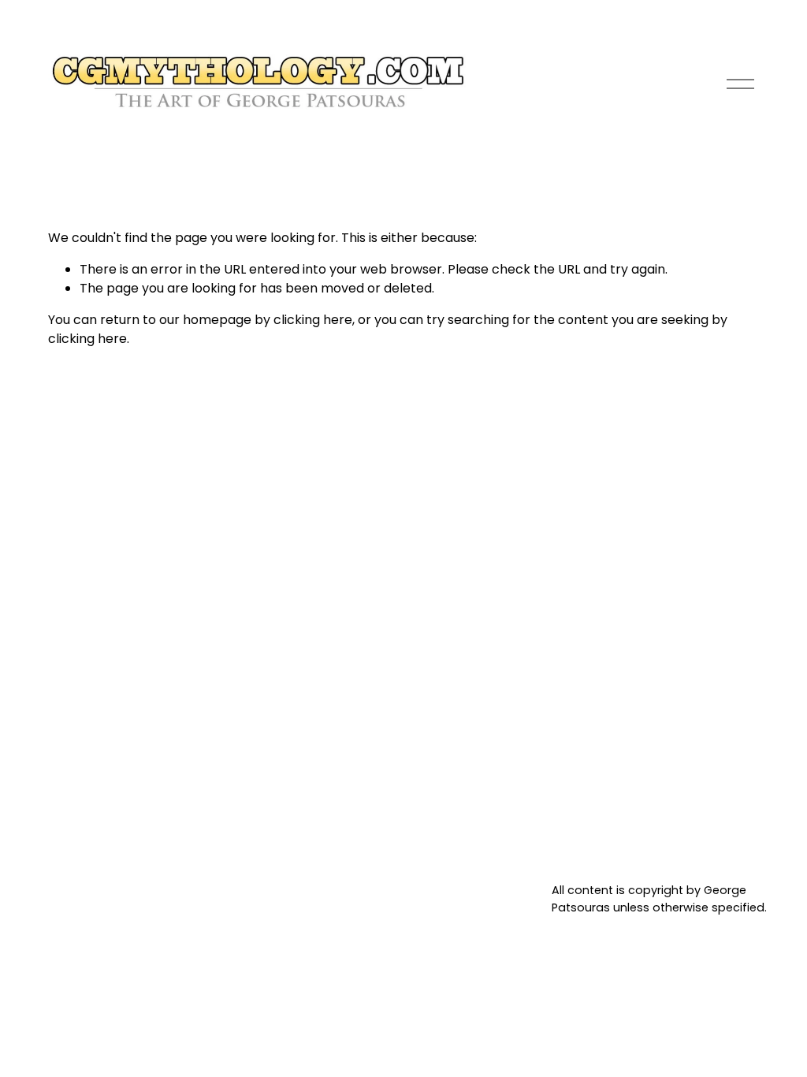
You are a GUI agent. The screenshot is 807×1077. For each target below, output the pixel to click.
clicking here (312, 320)
